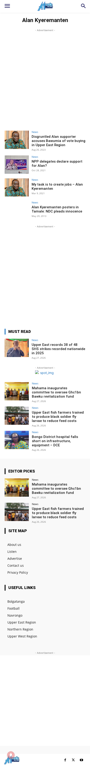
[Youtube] (81, 760)
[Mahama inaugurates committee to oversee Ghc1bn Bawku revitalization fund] (17, 391)
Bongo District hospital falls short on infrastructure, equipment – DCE (55, 441)
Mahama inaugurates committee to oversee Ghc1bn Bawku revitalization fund (56, 392)
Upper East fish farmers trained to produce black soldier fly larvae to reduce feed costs (58, 416)
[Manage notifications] (11, 755)
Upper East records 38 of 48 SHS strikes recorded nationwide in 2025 (58, 349)
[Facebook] (65, 760)
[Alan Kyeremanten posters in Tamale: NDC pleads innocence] (17, 210)
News (35, 132)
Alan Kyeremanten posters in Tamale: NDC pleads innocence (57, 209)
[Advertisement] (45, 78)
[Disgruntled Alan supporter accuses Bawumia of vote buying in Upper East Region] (17, 140)
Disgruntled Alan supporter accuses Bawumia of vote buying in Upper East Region (58, 141)
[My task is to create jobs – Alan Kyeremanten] (17, 187)
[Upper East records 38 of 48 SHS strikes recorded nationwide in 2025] (17, 348)
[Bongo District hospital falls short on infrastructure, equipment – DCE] (17, 440)
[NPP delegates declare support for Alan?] (17, 164)
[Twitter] (73, 760)
